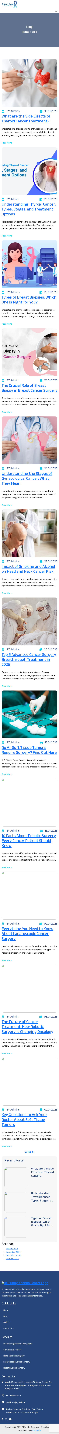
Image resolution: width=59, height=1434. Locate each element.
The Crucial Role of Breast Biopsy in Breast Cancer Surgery (29, 389)
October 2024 (12, 1259)
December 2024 (13, 1252)
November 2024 (13, 1255)
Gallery (6, 1322)
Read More (7, 143)
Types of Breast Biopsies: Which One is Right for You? (29, 300)
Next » (32, 1152)
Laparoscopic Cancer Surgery (16, 1362)
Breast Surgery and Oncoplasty (17, 1344)
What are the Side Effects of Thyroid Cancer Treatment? (26, 119)
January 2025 (12, 1249)
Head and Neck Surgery (14, 1356)
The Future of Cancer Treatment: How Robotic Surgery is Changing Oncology (27, 1027)
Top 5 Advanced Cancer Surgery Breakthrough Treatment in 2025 (29, 660)
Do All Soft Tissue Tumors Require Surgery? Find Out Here (29, 751)
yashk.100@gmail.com (16, 1403)
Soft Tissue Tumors (12, 1350)
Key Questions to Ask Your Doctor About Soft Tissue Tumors (24, 1120)
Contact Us (8, 1328)
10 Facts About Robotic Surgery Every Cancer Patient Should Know (29, 841)
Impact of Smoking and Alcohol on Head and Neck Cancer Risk (28, 570)
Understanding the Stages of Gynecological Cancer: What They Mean (27, 479)
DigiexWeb (36, 1430)
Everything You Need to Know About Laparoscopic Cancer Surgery (27, 934)
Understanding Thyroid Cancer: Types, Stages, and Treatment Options (29, 209)
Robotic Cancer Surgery (14, 1368)
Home (25, 32)
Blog (5, 1316)
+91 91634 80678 (13, 1396)
